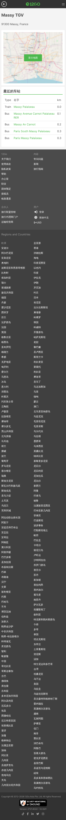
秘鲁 (36, 500)
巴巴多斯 (6, 557)
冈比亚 (4, 755)
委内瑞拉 (38, 703)
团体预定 (6, 188)
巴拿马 (37, 495)
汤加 (36, 659)
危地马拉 (6, 775)
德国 (3, 297)
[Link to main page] (33, 4)
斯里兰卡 (38, 356)
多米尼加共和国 (9, 695)
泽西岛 (4, 391)
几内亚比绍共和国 (10, 784)
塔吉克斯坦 (40, 639)
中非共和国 (7, 631)
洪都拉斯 (38, 252)
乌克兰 (4, 505)
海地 (36, 257)
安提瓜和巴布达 (9, 527)
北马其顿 (6, 436)
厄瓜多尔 (6, 705)
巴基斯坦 (38, 520)
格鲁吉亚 (6, 337)
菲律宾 (37, 515)
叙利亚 (37, 614)
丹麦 (3, 302)
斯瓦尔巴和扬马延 (10, 485)
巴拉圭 (37, 540)
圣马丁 (37, 381)
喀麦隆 (4, 656)
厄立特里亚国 (8, 720)
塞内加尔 (38, 589)
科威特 (37, 327)
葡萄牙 (4, 460)
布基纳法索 (7, 567)
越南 (36, 713)
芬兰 (3, 317)
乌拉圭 (37, 688)
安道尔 (4, 247)
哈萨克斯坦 (40, 337)
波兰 (3, 455)
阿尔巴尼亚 (7, 252)
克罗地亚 (6, 361)
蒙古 (36, 401)
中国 (3, 661)
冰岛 (3, 381)
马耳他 (4, 441)
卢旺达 (37, 555)
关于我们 (6, 158)
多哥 (36, 629)
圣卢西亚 (38, 351)
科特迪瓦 (6, 641)
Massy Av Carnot (25, 124)
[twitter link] (37, 814)
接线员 (4, 193)
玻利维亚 (6, 591)
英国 (3, 332)
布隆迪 (4, 576)
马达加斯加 (40, 386)
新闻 (36, 163)
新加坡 (37, 579)
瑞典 (3, 475)
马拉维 (37, 436)
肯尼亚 (37, 302)
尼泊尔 (37, 480)
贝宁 (3, 581)
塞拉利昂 (38, 584)
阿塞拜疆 (6, 552)
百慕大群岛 (40, 753)
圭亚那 (37, 243)
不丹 (3, 606)
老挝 (36, 342)
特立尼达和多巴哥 (43, 664)
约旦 (36, 292)
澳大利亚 (6, 547)
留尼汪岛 (38, 550)
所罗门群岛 (40, 564)
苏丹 (36, 574)
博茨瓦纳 (6, 611)
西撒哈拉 (6, 715)
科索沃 (4, 396)
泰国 (36, 634)
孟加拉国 (6, 562)
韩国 (36, 322)
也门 (36, 728)
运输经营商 (7, 221)
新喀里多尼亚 (41, 460)
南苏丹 (37, 599)
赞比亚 (37, 738)
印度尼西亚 (40, 262)
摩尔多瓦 (6, 426)
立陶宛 (4, 406)
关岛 (3, 779)
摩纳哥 (4, 421)
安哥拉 (4, 537)
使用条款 (6, 163)
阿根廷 (4, 542)
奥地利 (4, 262)
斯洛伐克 (6, 490)
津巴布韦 (38, 743)
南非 (36, 733)
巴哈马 (4, 601)
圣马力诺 (6, 495)
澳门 (36, 406)
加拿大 (4, 621)
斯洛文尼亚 (7, 480)
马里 (36, 391)
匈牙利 (4, 366)
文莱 (3, 586)
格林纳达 (6, 740)
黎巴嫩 (37, 347)
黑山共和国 (7, 431)
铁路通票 (6, 198)
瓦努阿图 (38, 718)
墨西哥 (37, 441)
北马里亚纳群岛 (42, 411)
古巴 (3, 675)
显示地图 (33, 57)
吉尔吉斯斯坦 (41, 307)
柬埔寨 (37, 312)
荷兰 (3, 446)
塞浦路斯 (6, 287)
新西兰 (37, 485)
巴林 (3, 571)
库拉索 (4, 685)
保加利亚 (6, 277)
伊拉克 (37, 277)
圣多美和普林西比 (43, 777)
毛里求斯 (38, 426)
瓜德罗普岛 (7, 765)
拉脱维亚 (6, 416)
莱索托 (37, 366)
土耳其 (4, 500)
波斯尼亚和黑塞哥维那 (13, 267)
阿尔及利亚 (7, 700)
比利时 (4, 272)
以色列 (37, 267)
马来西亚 (38, 446)
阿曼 (36, 490)
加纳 (3, 750)
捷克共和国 (7, 292)
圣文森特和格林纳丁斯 (45, 698)
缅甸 (36, 396)
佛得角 (4, 680)
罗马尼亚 (6, 465)
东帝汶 (37, 644)
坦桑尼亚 (38, 673)
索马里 (37, 594)
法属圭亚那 (7, 745)
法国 (3, 327)
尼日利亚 (38, 470)
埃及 (3, 710)
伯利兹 (4, 616)
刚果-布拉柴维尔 (10, 636)
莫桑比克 (38, 451)
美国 (36, 683)
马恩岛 (4, 376)
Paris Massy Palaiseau (28, 138)
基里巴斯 (38, 763)
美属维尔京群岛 (42, 782)
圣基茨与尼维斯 (42, 768)
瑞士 (3, 282)
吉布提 (4, 690)
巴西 (3, 596)
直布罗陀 (6, 347)
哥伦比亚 (6, 666)
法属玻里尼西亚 (42, 505)
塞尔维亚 (6, 470)
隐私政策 (6, 168)
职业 (3, 183)
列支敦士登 (7, 401)
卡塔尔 (37, 545)
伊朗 (36, 282)
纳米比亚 (38, 455)
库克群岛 (6, 646)
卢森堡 (4, 411)
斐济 (3, 730)
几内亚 (4, 760)
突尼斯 (37, 654)
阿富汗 (4, 522)
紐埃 (36, 772)
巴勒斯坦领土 (41, 530)
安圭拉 (4, 532)
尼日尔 (37, 465)
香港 (36, 247)
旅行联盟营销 (8, 211)
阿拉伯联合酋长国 (10, 517)
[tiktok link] (23, 814)
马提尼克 (38, 416)
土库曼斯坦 (40, 649)
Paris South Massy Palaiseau (32, 131)
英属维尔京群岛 (42, 708)
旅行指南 (38, 168)
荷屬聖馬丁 (40, 609)
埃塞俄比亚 (7, 725)
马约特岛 (38, 787)
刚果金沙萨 (7, 626)
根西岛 (4, 342)
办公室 (4, 178)
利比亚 (37, 371)
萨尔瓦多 (38, 604)
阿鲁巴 (37, 748)
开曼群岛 (38, 332)
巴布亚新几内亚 (42, 510)
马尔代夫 (38, 431)
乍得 (36, 624)
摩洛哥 (37, 376)
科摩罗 (37, 317)
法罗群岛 (6, 322)
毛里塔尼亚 (40, 421)
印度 (36, 272)
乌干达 (37, 678)
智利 (3, 651)
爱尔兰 (4, 371)
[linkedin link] (32, 814)
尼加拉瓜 (38, 475)
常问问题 (38, 158)
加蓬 (3, 735)
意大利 (4, 386)
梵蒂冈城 (6, 510)
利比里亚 (38, 361)
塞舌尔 (37, 569)
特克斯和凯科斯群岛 (44, 619)
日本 (36, 297)
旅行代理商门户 (9, 216)
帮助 (3, 173)
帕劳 (36, 535)
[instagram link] (43, 814)
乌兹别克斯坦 (41, 693)
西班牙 (4, 312)
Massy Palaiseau (24, 106)
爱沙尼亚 (6, 307)
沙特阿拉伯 (40, 560)
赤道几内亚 (7, 770)
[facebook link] (28, 814)
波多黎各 (38, 525)
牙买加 (37, 287)
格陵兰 (4, 351)
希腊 (3, 356)
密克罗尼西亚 (41, 758)
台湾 (36, 668)
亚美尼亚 (6, 257)
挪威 (3, 451)
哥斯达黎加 (7, 671)
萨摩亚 (37, 723)
